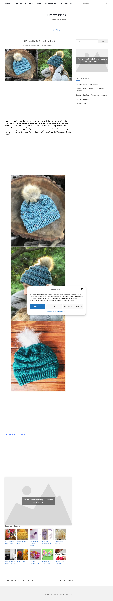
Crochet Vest (81, 104)
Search (103, 41)
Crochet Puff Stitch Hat (59, 542)
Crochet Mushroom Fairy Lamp (87, 84)
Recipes (39, 4)
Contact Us (50, 4)
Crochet (9, 4)
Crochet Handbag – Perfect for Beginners (91, 95)
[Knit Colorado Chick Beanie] (38, 65)
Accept (37, 307)
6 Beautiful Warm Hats (22, 542)
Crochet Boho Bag (83, 99)
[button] (82, 289)
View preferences (73, 307)
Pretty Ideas (56, 15)
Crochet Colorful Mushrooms (20, 580)
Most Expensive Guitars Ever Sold (10, 562)
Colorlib (55, 594)
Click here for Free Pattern (16, 434)
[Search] (106, 3)
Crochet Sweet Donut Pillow (9, 542)
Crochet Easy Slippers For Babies (34, 543)
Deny (54, 307)
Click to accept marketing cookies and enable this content (38, 501)
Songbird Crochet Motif (46, 542)
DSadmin (49, 46)
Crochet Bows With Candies (46, 562)
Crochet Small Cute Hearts (59, 562)
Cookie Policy (51, 311)
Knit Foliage (21, 561)
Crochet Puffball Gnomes (60, 580)
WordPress (69, 594)
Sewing (18, 4)
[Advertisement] (38, 102)
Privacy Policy (61, 311)
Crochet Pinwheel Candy (35, 562)
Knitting (29, 4)
